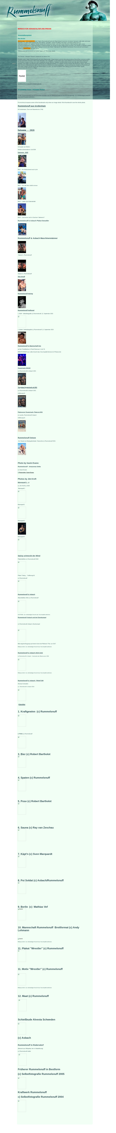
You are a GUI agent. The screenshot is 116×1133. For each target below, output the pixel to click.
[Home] (41, 17)
